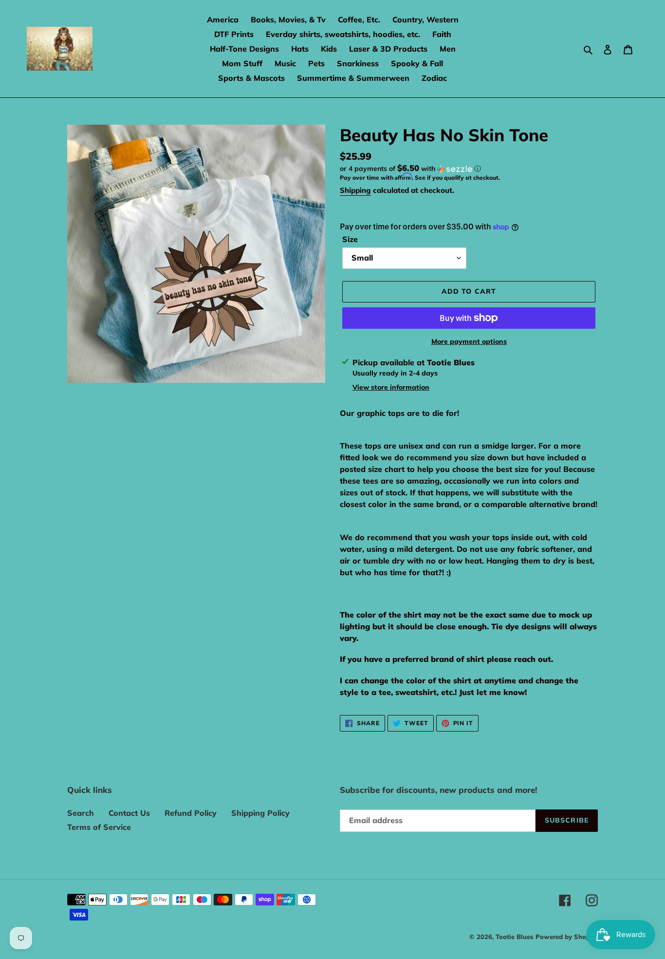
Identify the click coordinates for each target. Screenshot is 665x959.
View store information (390, 387)
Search (80, 813)
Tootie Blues (516, 936)
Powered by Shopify (567, 936)
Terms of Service (99, 827)
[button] (410, 168)
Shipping (355, 190)
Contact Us (129, 813)
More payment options (469, 341)
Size (350, 239)
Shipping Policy (260, 813)
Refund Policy (191, 813)
